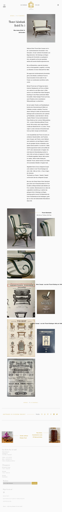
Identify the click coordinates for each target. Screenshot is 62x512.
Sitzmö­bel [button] (21, 15)
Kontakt (6, 496)
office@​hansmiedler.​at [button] (10, 461)
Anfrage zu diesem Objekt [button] (14, 414)
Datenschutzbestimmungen (14, 498)
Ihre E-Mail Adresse (8, 483)
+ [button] (9, 457)
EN (58, 5)
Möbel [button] (12, 15)
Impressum (7, 501)
